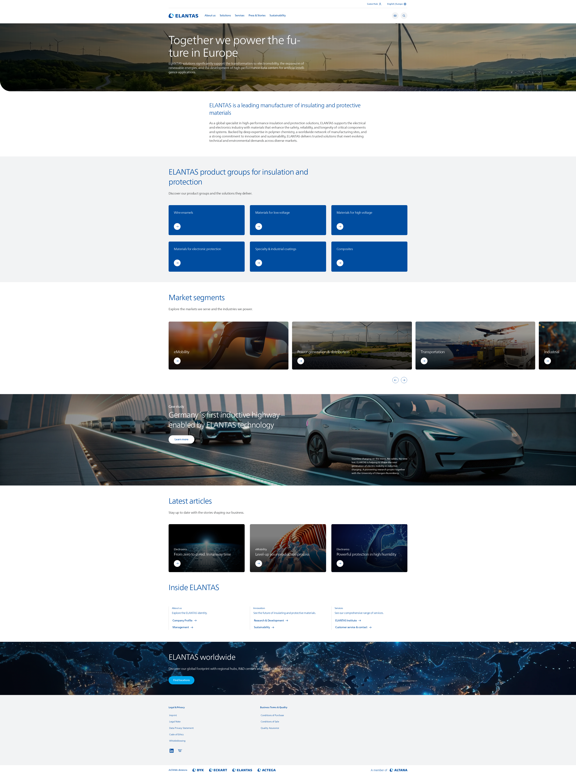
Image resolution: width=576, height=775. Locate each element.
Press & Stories (257, 15)
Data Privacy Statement (181, 728)
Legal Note (175, 722)
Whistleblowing (177, 741)
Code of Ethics (176, 734)
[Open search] (404, 15)
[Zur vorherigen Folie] (395, 380)
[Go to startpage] (183, 15)
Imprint (173, 715)
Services (239, 15)
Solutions (225, 15)
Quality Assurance (270, 728)
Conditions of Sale (270, 722)
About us (210, 15)
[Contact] (395, 15)
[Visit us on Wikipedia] (180, 751)
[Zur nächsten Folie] (404, 380)
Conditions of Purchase (272, 715)
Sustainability (278, 15)
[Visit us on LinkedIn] (172, 751)
